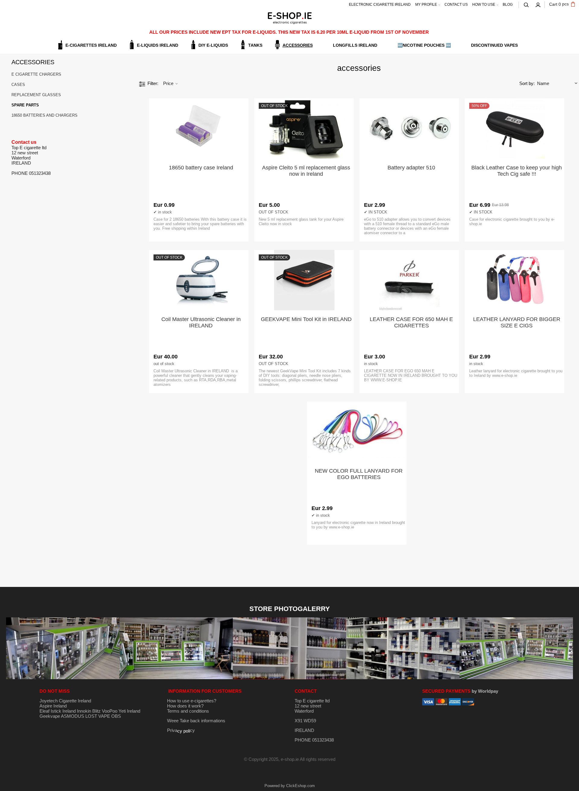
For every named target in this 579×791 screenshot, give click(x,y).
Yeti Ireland (129, 711)
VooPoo (109, 711)
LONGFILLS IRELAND (355, 45)
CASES (18, 84)
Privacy (181, 730)
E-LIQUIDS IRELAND (157, 45)
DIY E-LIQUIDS (213, 45)
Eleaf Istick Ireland (58, 711)
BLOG (508, 4)
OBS (116, 716)
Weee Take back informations (196, 720)
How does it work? (185, 705)
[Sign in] (538, 4)
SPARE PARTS (25, 105)
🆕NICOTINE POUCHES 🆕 (424, 45)
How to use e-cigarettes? (191, 700)
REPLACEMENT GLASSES (36, 95)
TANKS (255, 45)
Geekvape (50, 716)
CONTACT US (456, 4)
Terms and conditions (188, 711)
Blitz (96, 711)
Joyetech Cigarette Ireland (65, 700)
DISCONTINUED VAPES (494, 45)
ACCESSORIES (298, 45)
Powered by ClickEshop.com (289, 785)
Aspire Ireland (53, 705)
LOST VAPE (97, 716)
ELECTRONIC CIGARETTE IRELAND (380, 4)
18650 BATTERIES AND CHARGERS (44, 115)
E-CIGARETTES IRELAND (91, 45)
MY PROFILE (426, 4)
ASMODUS (72, 716)
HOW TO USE (483, 4)
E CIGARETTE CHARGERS (36, 74)
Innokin (84, 711)
